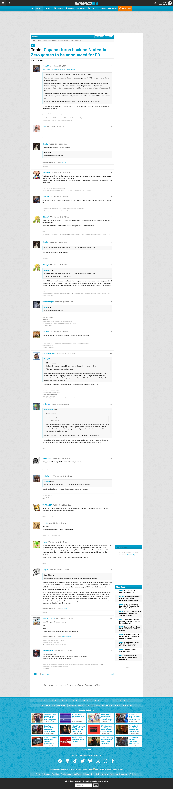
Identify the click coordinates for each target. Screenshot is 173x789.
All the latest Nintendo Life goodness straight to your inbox (86, 781)
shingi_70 (46, 217)
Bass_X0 (46, 66)
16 (111, 523)
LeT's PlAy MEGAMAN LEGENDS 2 (51, 644)
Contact (80, 705)
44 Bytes (90, 769)
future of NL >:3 (46, 319)
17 (111, 542)
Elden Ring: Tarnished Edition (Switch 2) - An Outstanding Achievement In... (129, 598)
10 (111, 331)
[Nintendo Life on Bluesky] (90, 761)
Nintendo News (89, 774)
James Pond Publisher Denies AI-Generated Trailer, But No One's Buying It (129, 621)
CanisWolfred (47, 476)
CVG (130, 774)
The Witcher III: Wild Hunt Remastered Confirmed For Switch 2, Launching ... (130, 613)
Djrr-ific (45, 523)
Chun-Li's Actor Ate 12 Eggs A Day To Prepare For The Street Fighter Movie (129, 606)
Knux (44, 126)
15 (111, 505)
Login (160, 4)
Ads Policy (109, 705)
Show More (86, 749)
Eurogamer (104, 774)
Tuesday (101, 664)
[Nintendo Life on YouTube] (67, 761)
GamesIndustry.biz (121, 774)
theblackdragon (48, 302)
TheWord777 (47, 505)
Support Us (72, 705)
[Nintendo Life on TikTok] (75, 761)
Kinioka (45, 144)
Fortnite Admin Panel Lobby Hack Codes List (128, 592)
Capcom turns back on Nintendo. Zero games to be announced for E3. (69, 52)
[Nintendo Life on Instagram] (98, 761)
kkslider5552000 (49, 618)
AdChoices (98, 769)
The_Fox (46, 332)
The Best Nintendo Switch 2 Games (127, 650)
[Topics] (3, 3)
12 (111, 404)
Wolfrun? (45, 499)
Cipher (45, 542)
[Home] (32, 8)
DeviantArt (52, 497)
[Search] (9, 3)
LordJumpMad (48, 651)
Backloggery (46, 497)
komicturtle (47, 458)
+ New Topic (99, 36)
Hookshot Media (59, 769)
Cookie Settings (127, 705)
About (48, 705)
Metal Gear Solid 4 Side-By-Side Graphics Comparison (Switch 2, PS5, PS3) (129, 636)
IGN (97, 774)
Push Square (46, 774)
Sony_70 (47, 359)
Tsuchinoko (47, 172)
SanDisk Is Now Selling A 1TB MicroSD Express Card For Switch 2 (129, 628)
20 (111, 650)
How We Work (61, 705)
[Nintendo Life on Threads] (105, 761)
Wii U (44, 40)
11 (111, 353)
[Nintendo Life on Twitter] (82, 761)
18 (111, 569)
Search (109, 36)
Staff (53, 705)
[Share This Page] (155, 3)
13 (111, 458)
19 (111, 618)
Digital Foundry (77, 774)
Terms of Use (100, 705)
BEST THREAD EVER (48, 317)
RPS (135, 774)
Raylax (45, 404)
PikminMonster (49, 410)
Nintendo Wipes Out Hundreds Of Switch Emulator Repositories (128, 657)
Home (33, 40)
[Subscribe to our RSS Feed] (60, 761)
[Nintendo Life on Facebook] (113, 761)
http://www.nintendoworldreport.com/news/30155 (59, 69)
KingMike (46, 570)
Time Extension (66, 774)
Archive (117, 705)
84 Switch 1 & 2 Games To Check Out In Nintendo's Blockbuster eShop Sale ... (129, 644)
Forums (35, 37)
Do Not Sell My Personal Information (112, 769)
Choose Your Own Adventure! (50, 394)
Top (43, 705)
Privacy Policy (89, 705)
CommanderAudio (49, 353)
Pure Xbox (55, 774)
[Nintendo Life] (86, 3)
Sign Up (165, 4)
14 (111, 476)
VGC (111, 774)
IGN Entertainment (75, 769)
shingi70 (70, 234)
